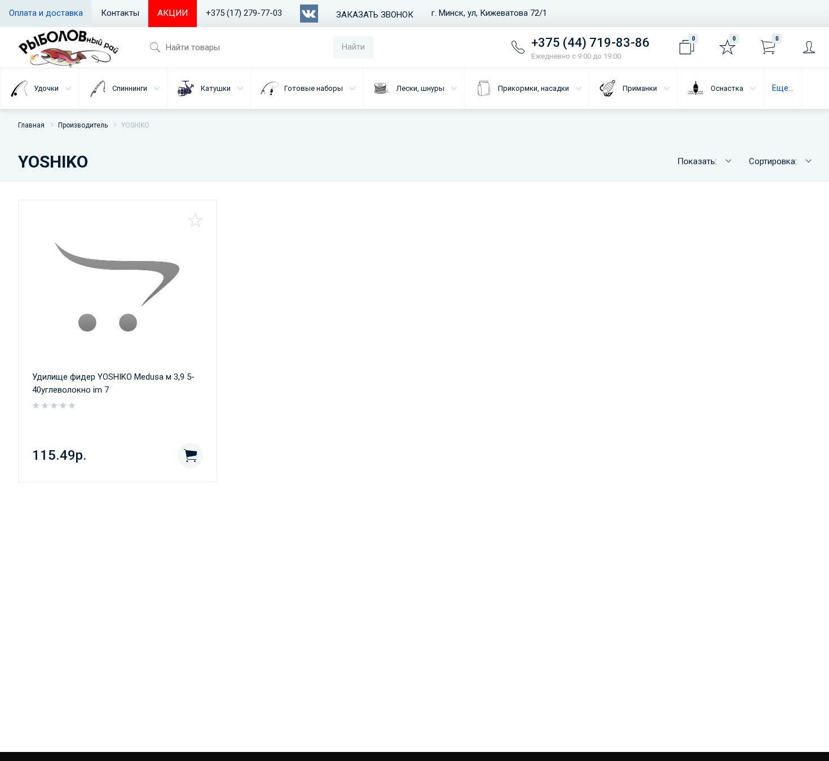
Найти (353, 47)
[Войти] (808, 47)
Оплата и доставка (46, 13)
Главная (31, 125)
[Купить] (190, 455)
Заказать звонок (374, 15)
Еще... (782, 88)
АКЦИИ (172, 13)
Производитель (83, 125)
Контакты (120, 13)
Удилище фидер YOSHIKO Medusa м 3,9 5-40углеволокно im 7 (113, 383)
